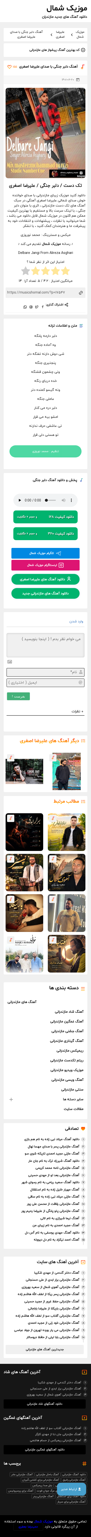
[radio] (65, 271)
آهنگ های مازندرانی (22, 1002)
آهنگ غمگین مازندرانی (66, 1021)
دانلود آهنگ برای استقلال (71, 1496)
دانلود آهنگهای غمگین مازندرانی (45, 1450)
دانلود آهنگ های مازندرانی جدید (45, 593)
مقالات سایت (73, 1109)
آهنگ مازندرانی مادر (22, 1474)
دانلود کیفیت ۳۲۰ (45, 533)
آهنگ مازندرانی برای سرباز (71, 1502)
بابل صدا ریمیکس (42, 1485)
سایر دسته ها (73, 1099)
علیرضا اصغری (60, 34)
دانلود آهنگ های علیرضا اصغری (42, 579)
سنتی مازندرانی (72, 1089)
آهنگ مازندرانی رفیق (74, 1480)
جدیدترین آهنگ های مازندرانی (45, 1349)
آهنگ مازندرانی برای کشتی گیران (40, 1480)
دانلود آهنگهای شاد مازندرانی (44, 1404)
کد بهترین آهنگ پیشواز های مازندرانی (54, 50)
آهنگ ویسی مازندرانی (67, 1080)
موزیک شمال (80, 34)
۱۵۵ (15, 67)
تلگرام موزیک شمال (41, 553)
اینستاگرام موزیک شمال (42, 565)
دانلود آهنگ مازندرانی (74, 1474)
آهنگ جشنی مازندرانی (67, 1031)
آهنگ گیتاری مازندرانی (66, 1041)
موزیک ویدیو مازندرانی (66, 1070)
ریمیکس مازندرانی (70, 1050)
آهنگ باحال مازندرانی (47, 1474)
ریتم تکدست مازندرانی (66, 1060)
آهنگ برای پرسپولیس (20, 1491)
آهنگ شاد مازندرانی (69, 1012)
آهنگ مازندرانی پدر (43, 1496)
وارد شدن (76, 621)
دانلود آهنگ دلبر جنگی (49, 480)
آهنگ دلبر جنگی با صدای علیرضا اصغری (26, 34)
